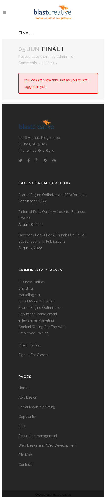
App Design (27, 397)
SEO (21, 426)
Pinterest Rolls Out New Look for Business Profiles (52, 215)
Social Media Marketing (36, 301)
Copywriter (27, 417)
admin (62, 57)
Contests (25, 465)
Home (23, 388)
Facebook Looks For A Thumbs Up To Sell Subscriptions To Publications (52, 238)
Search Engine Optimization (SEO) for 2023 (52, 195)
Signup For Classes (33, 355)
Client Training (29, 345)
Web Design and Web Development (47, 445)
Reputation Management (37, 436)
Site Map (25, 455)
